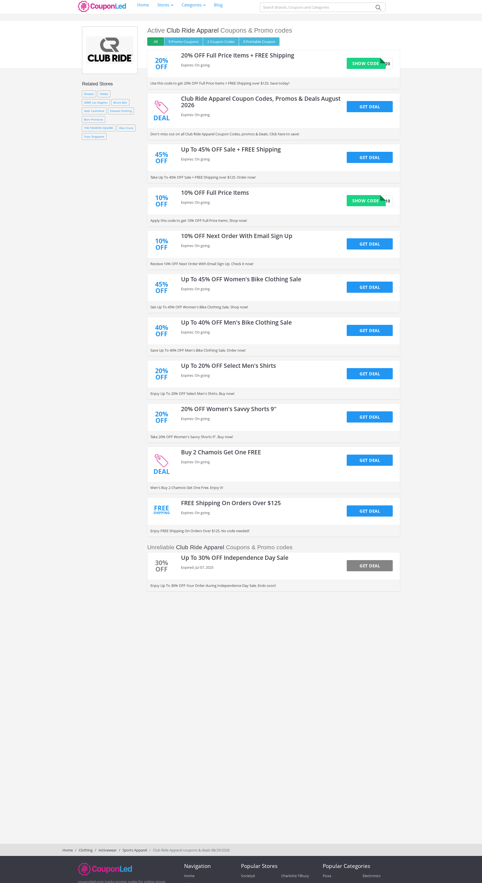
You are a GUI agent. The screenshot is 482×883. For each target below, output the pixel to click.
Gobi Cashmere (94, 111)
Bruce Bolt (120, 102)
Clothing (86, 850)
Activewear (107, 850)
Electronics (371, 875)
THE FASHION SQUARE (98, 128)
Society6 (248, 875)
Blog (218, 5)
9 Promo (183, 41)
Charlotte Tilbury (295, 875)
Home (143, 5)
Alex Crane (126, 128)
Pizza (327, 875)
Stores (163, 5)
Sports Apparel (134, 850)
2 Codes (221, 41)
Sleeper (89, 94)
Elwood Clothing (121, 111)
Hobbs (104, 94)
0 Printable (259, 41)
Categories (192, 5)
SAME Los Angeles (96, 102)
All (156, 41)
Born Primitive (93, 119)
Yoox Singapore (94, 136)
